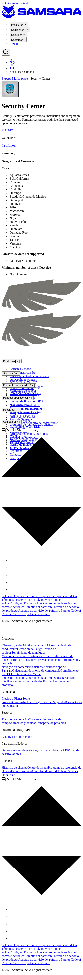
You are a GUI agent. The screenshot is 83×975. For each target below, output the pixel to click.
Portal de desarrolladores (25, 412)
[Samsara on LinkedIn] (13, 582)
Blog (36, 702)
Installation (9, 145)
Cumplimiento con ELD (25, 426)
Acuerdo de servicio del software (39, 610)
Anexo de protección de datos (31, 614)
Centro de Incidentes (29, 681)
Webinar (26, 771)
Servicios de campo (22, 388)
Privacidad (46, 702)
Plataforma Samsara (52, 677)
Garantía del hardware (38, 607)
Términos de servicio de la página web (26, 599)
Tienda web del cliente (53, 771)
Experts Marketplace (15, 78)
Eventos (16, 771)
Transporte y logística (23, 381)
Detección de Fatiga (29, 649)
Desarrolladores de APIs (25, 405)
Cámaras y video (20, 369)
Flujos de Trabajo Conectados (20, 677)
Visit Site (7, 130)
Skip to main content (15, 3)
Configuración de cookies (26, 603)
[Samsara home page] (28, 353)
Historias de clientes (22, 417)
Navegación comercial (16, 667)
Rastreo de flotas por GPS (26, 401)
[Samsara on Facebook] (13, 560)
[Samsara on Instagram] (13, 575)
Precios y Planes (12, 698)
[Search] (6, 52)
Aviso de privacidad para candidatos (54, 596)
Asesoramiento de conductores (29, 376)
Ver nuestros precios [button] (22, 71)
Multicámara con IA (22, 372)
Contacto (72, 702)
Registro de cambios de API (27, 408)
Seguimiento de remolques (28, 652)
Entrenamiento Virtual (27, 674)
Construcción (37, 719)
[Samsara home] (41, 17)
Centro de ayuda (37, 767)
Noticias (28, 702)
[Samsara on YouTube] (13, 589)
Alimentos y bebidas (23, 723)
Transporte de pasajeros (51, 723)
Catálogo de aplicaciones (25, 393)
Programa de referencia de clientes (31, 424)
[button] (41, 490)
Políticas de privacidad (16, 596)
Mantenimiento (51, 659)
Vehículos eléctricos (42, 667)
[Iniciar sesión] (12, 68)
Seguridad (59, 702)
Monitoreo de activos (15, 656)
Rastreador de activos (42, 656)
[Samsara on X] (13, 567)
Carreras (17, 702)
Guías (35, 771)
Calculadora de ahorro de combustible (36, 670)
